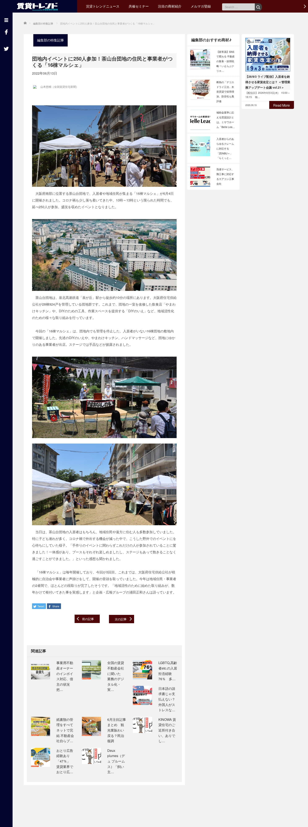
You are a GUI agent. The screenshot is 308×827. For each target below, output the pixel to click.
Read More (281, 105)
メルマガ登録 (201, 6)
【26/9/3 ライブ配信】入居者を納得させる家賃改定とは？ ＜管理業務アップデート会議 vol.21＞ (267, 81)
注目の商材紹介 (169, 6)
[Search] (258, 7)
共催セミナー (139, 6)
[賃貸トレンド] (38, 5)
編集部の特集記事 (50, 40)
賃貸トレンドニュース (102, 6)
